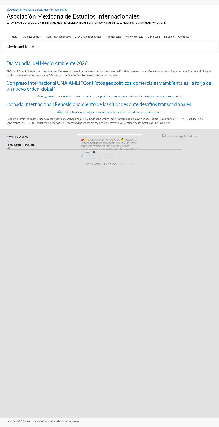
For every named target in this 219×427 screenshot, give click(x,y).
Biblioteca (153, 36)
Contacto (183, 36)
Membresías (113, 36)
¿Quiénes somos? (32, 36)
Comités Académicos (58, 36)
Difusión (169, 36)
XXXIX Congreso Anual (88, 36)
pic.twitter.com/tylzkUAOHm (97, 158)
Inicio (14, 36)
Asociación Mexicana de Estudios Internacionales (73, 16)
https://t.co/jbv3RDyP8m (99, 155)
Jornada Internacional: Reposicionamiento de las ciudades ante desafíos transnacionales (99, 104)
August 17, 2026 (126, 163)
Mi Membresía (134, 36)
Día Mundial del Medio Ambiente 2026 (47, 63)
